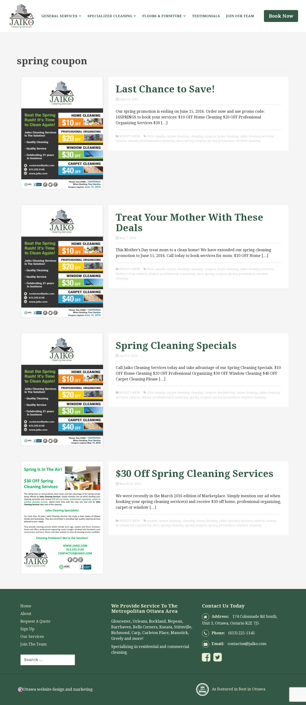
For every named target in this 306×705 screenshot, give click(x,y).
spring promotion (221, 141)
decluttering (226, 392)
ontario (121, 141)
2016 (150, 136)
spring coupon (195, 141)
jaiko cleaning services (256, 136)
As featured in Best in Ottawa (238, 689)
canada (160, 136)
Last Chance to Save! (165, 89)
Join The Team (33, 644)
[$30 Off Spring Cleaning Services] (62, 517)
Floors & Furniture (162, 16)
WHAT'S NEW (129, 136)
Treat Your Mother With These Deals (189, 223)
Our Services (32, 636)
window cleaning (248, 141)
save (179, 141)
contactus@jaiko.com (247, 643)
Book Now (281, 16)
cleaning (197, 136)
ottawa (133, 141)
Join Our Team (240, 16)
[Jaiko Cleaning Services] (21, 15)
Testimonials (206, 16)
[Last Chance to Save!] (62, 132)
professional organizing (157, 141)
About (25, 613)
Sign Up (27, 629)
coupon (210, 136)
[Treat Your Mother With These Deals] (62, 261)
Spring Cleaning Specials (176, 345)
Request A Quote (35, 621)
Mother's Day (125, 274)
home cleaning (228, 136)
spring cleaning (172, 525)
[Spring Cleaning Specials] (62, 389)
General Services (59, 16)
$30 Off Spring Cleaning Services (194, 473)
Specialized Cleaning (109, 16)
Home (25, 606)
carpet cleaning (178, 136)
